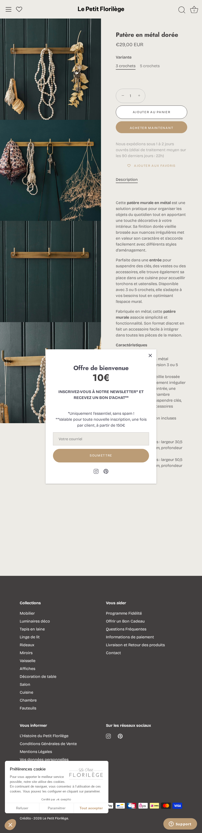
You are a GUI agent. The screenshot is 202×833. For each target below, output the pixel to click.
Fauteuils (28, 708)
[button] (10, 825)
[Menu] (8, 9)
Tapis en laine (32, 629)
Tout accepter (91, 808)
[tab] (129, 180)
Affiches (27, 668)
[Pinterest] (105, 471)
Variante (124, 57)
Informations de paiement (130, 637)
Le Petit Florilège (55, 818)
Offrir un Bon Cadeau (125, 621)
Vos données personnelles (44, 759)
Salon (25, 684)
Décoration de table (38, 676)
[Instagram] (96, 471)
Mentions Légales (36, 751)
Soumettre (101, 456)
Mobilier (27, 613)
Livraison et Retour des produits (135, 645)
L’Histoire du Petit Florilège (44, 735)
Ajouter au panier (151, 112)
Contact (113, 652)
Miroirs (26, 652)
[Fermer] (150, 355)
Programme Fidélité (124, 613)
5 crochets (150, 65)
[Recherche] (181, 10)
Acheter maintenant (151, 128)
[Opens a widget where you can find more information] (180, 824)
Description (127, 179)
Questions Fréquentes (126, 629)
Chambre (28, 700)
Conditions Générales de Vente (48, 743)
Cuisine (26, 692)
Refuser (22, 808)
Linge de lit (30, 637)
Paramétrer (57, 808)
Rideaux (27, 645)
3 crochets (125, 65)
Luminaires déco (35, 621)
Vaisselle (27, 660)
